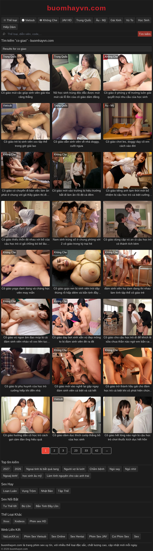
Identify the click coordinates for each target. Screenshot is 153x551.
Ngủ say (115, 469)
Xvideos (20, 521)
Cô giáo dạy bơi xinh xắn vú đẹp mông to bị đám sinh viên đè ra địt (76, 339)
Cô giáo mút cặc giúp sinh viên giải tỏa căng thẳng (25, 94)
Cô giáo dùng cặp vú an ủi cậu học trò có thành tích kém (128, 241)
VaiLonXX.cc (11, 536)
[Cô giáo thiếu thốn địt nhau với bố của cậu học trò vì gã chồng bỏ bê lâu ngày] (25, 219)
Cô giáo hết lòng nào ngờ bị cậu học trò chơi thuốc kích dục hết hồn (127, 437)
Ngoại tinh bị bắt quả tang (42, 469)
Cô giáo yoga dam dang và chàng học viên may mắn (26, 290)
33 (86, 450)
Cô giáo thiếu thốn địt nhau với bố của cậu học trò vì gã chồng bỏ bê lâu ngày (26, 242)
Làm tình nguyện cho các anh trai (68, 475)
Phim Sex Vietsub (35, 536)
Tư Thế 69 (10, 506)
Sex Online (58, 536)
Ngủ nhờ (130, 469)
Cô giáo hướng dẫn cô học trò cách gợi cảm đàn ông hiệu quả (25, 437)
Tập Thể (63, 490)
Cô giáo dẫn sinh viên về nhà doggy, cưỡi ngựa (76, 143)
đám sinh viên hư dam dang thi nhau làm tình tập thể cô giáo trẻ (127, 290)
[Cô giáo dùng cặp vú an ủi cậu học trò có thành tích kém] (127, 219)
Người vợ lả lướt (74, 469)
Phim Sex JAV (98, 536)
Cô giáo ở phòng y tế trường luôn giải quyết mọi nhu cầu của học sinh (127, 94)
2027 (6, 469)
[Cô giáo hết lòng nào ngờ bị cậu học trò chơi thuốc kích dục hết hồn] (127, 415)
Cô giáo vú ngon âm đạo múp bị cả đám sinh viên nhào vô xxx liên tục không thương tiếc (25, 340)
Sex (136, 536)
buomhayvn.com (76, 8)
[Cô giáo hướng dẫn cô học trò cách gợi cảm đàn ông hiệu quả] (25, 415)
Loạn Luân (10, 490)
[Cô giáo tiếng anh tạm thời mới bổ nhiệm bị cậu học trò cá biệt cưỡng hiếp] (127, 170)
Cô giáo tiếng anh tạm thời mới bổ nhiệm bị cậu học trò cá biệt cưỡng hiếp (127, 193)
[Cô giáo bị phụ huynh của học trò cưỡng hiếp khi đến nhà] (25, 366)
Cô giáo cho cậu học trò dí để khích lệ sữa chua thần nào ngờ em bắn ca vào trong (127, 340)
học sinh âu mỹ (32, 475)
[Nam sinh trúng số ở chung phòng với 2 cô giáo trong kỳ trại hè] (76, 219)
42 (96, 450)
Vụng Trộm (29, 490)
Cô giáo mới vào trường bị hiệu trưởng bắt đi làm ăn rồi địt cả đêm (76, 192)
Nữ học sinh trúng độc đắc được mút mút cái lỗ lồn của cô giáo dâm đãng (76, 94)
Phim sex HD (38, 521)
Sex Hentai (77, 536)
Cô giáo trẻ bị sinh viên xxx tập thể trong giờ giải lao (25, 143)
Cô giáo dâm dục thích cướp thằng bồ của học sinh (76, 437)
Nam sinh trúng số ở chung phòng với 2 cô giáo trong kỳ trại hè (76, 241)
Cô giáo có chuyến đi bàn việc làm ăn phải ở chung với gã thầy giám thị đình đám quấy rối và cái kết (25, 193)
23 (75, 450)
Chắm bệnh (97, 469)
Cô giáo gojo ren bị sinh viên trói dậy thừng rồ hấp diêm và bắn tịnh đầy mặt (77, 291)
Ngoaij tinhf (10, 475)
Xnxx (6, 521)
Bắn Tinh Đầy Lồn (47, 506)
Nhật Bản (47, 490)
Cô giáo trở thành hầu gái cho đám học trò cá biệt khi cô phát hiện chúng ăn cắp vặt (127, 389)
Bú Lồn (26, 506)
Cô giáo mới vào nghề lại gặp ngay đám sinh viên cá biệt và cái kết (77, 388)
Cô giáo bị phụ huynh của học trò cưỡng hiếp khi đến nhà (25, 388)
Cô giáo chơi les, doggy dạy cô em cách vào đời (127, 143)
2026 (18, 469)
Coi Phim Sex (120, 536)
